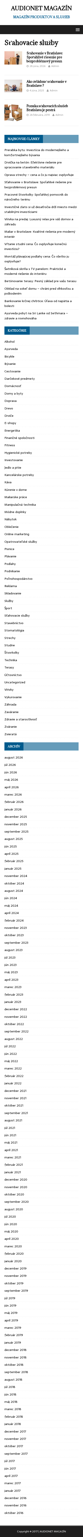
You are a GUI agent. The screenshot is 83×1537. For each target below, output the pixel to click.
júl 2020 (10, 1216)
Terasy (9, 667)
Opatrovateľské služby (20, 541)
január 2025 (12, 868)
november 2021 (15, 1098)
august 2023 (13, 949)
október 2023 (14, 935)
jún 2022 (10, 1053)
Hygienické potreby (18, 452)
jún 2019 (10, 1305)
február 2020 (14, 1253)
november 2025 (15, 824)
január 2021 (12, 1172)
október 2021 (13, 1105)
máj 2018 (10, 1401)
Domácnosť (12, 385)
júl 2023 (9, 957)
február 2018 (13, 1416)
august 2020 (13, 1209)
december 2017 (15, 1431)
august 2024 (13, 890)
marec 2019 (12, 1327)
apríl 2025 (11, 853)
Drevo (8, 408)
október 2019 (13, 1283)
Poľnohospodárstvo (18, 578)
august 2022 (13, 1038)
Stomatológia (14, 630)
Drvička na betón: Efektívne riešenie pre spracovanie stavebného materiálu (33, 165)
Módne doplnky (15, 511)
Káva (8, 482)
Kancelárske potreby (19, 474)
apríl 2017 (11, 1475)
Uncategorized (14, 682)
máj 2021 (10, 1142)
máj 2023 (11, 972)
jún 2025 (10, 846)
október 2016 (13, 1512)
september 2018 (16, 1372)
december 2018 (15, 1349)
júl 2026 (10, 764)
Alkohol (9, 341)
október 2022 (14, 1024)
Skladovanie (12, 593)
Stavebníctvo (13, 623)
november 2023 (15, 927)
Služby (8, 600)
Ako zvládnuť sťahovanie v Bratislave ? (47, 83)
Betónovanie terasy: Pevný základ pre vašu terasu (40, 281)
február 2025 (13, 861)
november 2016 (15, 1505)
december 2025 (15, 816)
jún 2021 (10, 1135)
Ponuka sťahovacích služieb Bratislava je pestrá (47, 108)
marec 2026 (13, 794)
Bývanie (10, 363)
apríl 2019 (11, 1320)
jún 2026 (10, 772)
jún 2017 (10, 1468)
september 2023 (16, 942)
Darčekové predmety (19, 378)
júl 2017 (9, 1460)
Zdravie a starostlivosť (20, 719)
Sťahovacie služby (17, 615)
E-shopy (10, 423)
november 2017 (15, 1438)
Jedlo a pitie (12, 467)
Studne (9, 645)
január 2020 (13, 1261)
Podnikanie (12, 571)
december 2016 (15, 1498)
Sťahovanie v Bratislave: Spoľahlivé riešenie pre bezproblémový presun (45, 57)
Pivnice (9, 548)
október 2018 (13, 1364)
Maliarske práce (15, 497)
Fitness (9, 445)
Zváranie (10, 726)
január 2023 (12, 1001)
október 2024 (14, 883)
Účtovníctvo (13, 674)
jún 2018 (10, 1394)
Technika (10, 660)
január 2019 (12, 1342)
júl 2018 (9, 1386)
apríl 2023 (11, 979)
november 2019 (15, 1275)
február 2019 (13, 1335)
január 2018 (12, 1423)
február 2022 (13, 1075)
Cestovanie (12, 371)
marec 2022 (13, 1068)
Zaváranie (11, 712)
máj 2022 (11, 1061)
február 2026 (14, 801)
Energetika (12, 430)
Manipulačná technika (20, 504)
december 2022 (15, 1009)
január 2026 (13, 809)
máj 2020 (11, 1231)
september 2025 (16, 831)
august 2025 (13, 838)
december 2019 (15, 1268)
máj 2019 (10, 1312)
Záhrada (10, 704)
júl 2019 (9, 1298)
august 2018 (13, 1379)
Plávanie (10, 556)
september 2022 (16, 1031)
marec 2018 (12, 1409)
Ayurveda (11, 348)
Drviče (9, 415)
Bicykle (9, 356)
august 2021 (13, 1120)
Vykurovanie (13, 697)
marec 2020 (13, 1246)
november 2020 (15, 1187)
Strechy (9, 637)
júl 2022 (10, 1046)
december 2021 (15, 1090)
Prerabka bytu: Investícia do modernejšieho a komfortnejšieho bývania (36, 152)
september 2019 (16, 1290)
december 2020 (15, 1179)
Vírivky (9, 689)
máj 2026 (11, 779)
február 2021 (13, 1164)
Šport (8, 608)
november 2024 (15, 875)
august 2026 (13, 757)
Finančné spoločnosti (19, 437)
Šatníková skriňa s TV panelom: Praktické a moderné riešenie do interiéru (35, 271)
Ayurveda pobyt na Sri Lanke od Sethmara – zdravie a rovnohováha (36, 315)
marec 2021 (12, 1157)
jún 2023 (10, 964)
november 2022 (15, 1016)
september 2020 (16, 1201)
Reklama (10, 586)
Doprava (10, 400)
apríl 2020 (11, 1238)
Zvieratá (10, 734)
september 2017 (16, 1453)
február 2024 (14, 920)
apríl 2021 (11, 1150)
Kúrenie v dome (15, 489)
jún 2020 (10, 1224)
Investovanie (13, 460)
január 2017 (12, 1490)
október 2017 (13, 1446)
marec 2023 (12, 987)
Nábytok (10, 519)
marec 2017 (12, 1483)
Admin (55, 66)
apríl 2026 (11, 787)
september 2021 (16, 1112)
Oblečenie (11, 526)
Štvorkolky (11, 652)
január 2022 (12, 1083)
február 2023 (13, 994)
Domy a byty (13, 393)
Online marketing (16, 534)
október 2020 (14, 1194)
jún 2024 (10, 898)
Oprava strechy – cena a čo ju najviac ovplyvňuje (39, 174)
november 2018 (15, 1357)
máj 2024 (11, 905)
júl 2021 (9, 1127)
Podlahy (10, 563)
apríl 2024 (11, 912)
